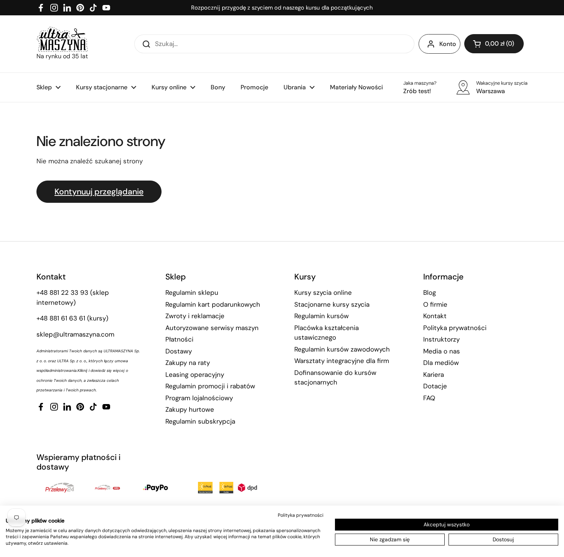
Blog (429, 292)
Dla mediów (441, 362)
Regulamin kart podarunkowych (212, 304)
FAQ (429, 398)
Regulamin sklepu (191, 292)
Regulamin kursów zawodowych (342, 349)
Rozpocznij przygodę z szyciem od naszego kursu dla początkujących (282, 8)
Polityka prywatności (454, 328)
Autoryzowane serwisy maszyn (212, 328)
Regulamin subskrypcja (200, 421)
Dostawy (178, 351)
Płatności (179, 339)
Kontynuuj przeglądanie (98, 191)
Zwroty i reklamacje (194, 316)
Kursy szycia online (323, 292)
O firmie (435, 304)
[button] (494, 43)
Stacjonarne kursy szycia (331, 304)
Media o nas (441, 351)
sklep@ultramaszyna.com (75, 334)
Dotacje (435, 386)
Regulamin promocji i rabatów (210, 386)
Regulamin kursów (321, 316)
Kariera (433, 374)
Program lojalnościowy (199, 398)
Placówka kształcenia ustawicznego (326, 333)
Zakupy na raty (187, 362)
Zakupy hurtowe (189, 409)
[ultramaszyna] (62, 39)
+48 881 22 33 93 (62, 292)
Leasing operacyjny (194, 374)
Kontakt (435, 316)
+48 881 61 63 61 (60, 318)
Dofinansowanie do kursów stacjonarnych (335, 377)
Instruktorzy (441, 339)
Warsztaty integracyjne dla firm (341, 361)
